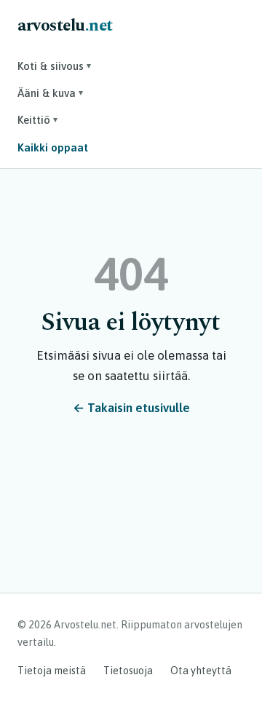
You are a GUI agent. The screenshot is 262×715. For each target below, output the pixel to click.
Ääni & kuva (50, 93)
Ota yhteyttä (200, 670)
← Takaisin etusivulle (131, 407)
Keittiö (37, 120)
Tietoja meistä (51, 670)
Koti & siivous (54, 66)
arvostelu (65, 25)
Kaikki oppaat (52, 147)
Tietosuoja (128, 670)
